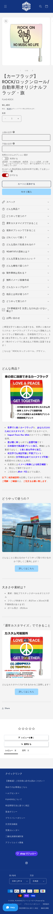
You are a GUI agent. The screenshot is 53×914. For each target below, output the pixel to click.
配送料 (9, 109)
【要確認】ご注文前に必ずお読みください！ (25, 780)
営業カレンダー (12, 830)
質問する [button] (27, 744)
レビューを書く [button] (27, 737)
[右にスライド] (32, 71)
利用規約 (46, 904)
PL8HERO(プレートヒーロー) (25, 901)
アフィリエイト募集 (14, 842)
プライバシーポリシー (15, 818)
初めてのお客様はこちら (16, 787)
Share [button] (7, 708)
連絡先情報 (45, 908)
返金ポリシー (11, 811)
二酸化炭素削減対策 (14, 836)
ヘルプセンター (12, 793)
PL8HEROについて (13, 799)
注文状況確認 (11, 824)
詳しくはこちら (26, 568)
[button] (5, 6)
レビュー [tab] (9, 750)
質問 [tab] (24, 750)
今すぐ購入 (26, 191)
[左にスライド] (21, 71)
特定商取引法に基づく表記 (17, 805)
